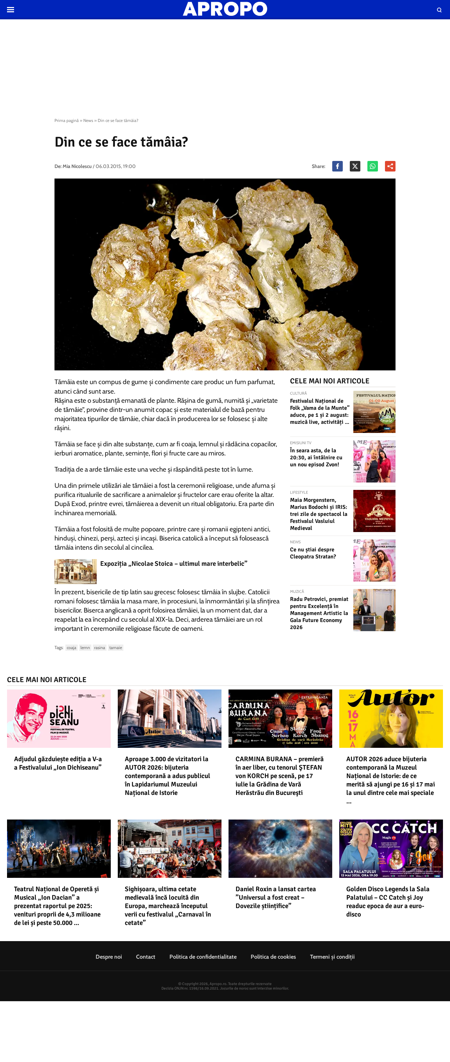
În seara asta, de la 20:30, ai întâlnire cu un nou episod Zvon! (316, 457)
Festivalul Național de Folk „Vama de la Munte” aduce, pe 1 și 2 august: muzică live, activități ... (319, 411)
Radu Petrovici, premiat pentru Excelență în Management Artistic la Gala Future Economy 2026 (319, 613)
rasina (99, 647)
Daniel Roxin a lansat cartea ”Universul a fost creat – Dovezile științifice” (276, 897)
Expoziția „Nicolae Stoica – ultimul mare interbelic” (174, 563)
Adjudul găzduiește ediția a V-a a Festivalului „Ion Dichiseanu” (58, 763)
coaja (71, 647)
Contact (145, 956)
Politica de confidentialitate (203, 956)
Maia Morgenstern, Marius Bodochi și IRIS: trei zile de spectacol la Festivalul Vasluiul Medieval (318, 514)
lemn (85, 647)
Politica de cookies (273, 956)
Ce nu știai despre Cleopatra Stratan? (313, 553)
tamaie (115, 647)
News (88, 120)
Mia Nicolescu (77, 166)
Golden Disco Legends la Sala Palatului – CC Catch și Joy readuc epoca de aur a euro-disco (388, 902)
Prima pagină (66, 120)
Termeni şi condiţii (332, 956)
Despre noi (109, 956)
